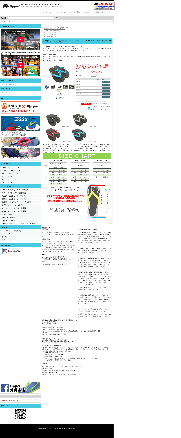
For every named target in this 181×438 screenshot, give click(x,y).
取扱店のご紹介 (6, 92)
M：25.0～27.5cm (9, 180)
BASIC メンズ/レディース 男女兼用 (16, 202)
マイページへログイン (62, 12)
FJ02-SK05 (66, 141)
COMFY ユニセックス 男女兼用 (14, 199)
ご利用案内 (76, 12)
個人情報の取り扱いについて (47, 428)
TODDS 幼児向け (8, 221)
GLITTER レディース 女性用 (14, 208)
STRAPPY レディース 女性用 (14, 211)
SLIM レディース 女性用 (12, 205)
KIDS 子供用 (7, 214)
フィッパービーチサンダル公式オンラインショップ (58, 27)
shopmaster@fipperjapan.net (70, 374)
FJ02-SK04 (92, 126)
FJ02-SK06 (92, 141)
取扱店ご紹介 (5, 88)
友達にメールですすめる (98, 109)
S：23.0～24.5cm (9, 176)
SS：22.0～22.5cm (10, 173)
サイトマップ (109, 12)
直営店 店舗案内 (7, 80)
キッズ (4, 237)
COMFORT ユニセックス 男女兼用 (15, 190)
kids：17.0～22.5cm (11, 170)
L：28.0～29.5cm (9, 183)
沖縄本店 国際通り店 (8, 84)
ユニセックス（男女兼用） (12, 231)
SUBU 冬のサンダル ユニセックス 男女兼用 (19, 224)
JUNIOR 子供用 (8, 217)
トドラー (5, 240)
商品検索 (3, 18)
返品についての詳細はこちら (100, 104)
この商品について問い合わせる (100, 106)
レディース (6, 234)
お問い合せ (86, 12)
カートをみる (47, 12)
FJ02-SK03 (66, 126)
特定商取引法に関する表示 (67, 428)
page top (108, 223)
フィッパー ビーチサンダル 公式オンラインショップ (39, 4)
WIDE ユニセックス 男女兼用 (14, 193)
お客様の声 (97, 12)
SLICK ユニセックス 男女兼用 (14, 196)
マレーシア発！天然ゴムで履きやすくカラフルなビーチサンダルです (41, 6)
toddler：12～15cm (10, 167)
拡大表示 (61, 98)
